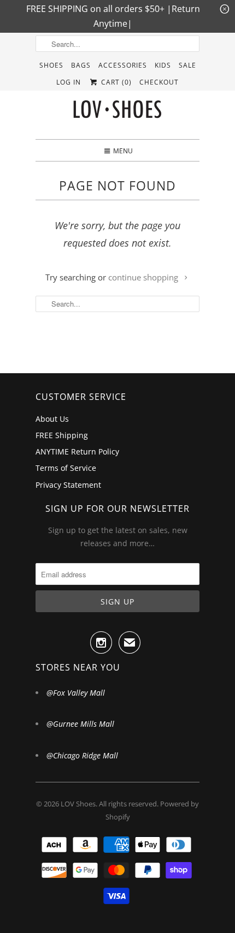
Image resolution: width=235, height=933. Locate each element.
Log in (68, 82)
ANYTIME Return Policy (77, 451)
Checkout (159, 82)
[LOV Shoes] (117, 112)
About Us (52, 419)
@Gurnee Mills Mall (80, 724)
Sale (187, 65)
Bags (81, 65)
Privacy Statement (68, 485)
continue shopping (144, 277)
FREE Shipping (62, 435)
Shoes (51, 65)
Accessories (122, 65)
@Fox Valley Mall (75, 692)
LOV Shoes (78, 804)
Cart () (115, 82)
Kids (163, 65)
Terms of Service (66, 468)
